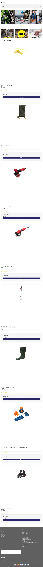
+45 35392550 (28, 543)
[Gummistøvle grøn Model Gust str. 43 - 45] (21, 365)
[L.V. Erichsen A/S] (3, 2)
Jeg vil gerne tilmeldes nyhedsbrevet (12, 555)
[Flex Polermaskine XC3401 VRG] (21, 244)
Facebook (4, 560)
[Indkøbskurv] (40, 2)
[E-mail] (11, 552)
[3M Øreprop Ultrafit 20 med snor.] (21, 63)
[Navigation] (34, 2)
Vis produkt (21, 97)
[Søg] (37, 2)
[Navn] (11, 550)
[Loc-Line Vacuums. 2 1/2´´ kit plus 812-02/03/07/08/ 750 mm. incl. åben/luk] (21, 425)
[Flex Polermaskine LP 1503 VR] (21, 184)
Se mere (2, 536)
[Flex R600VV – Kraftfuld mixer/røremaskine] (21, 305)
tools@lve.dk (27, 544)
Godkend (3, 557)
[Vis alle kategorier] (40, 6)
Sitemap (23, 546)
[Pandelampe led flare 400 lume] (21, 486)
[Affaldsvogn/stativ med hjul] (21, 123)
